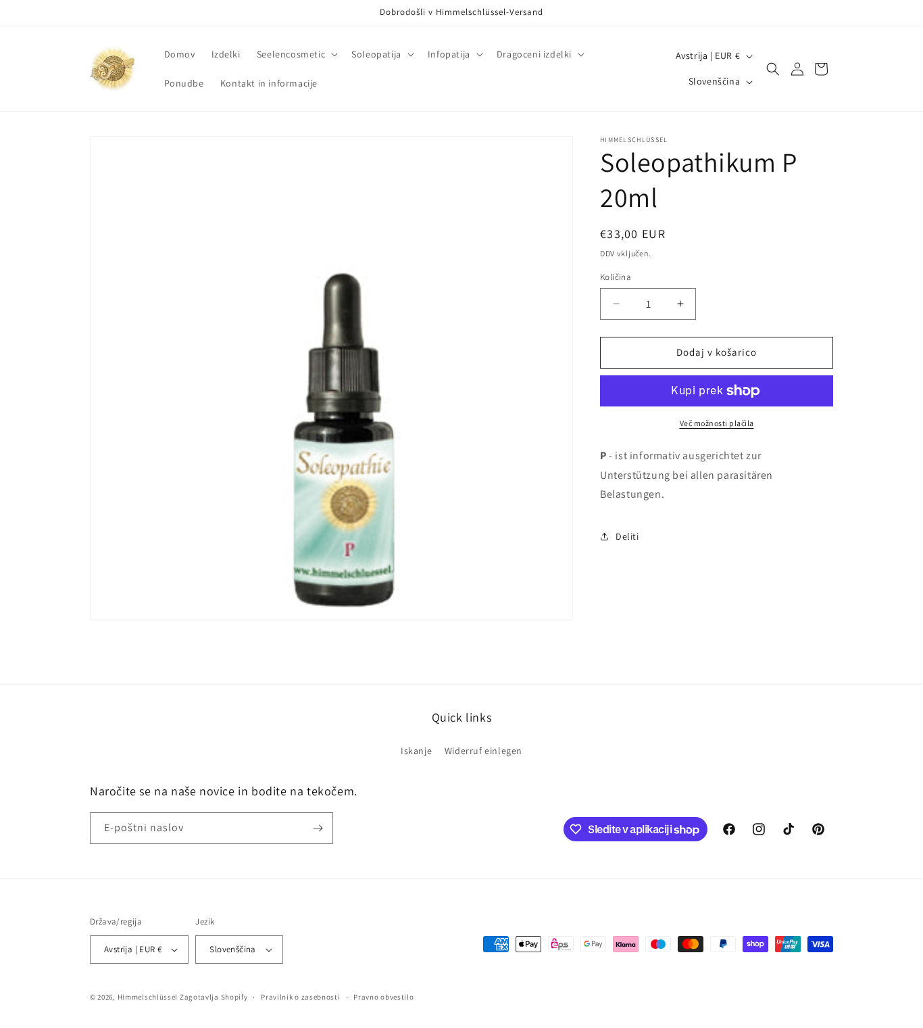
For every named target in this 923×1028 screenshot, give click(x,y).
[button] (296, 54)
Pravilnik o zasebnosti (300, 996)
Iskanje (416, 751)
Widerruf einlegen (483, 751)
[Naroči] (317, 828)
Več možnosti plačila (717, 423)
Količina (615, 277)
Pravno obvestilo (383, 996)
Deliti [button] (627, 536)
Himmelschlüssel (148, 997)
